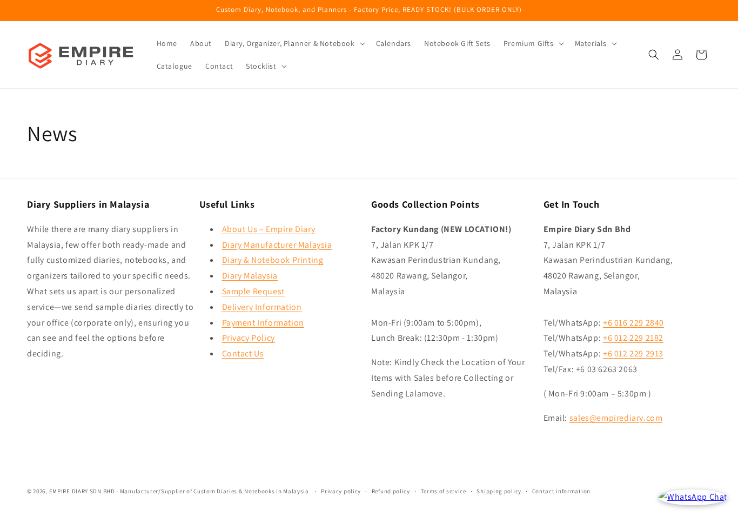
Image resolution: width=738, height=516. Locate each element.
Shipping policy (499, 490)
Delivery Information (262, 306)
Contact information (561, 490)
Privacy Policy (248, 337)
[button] (294, 43)
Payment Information (263, 322)
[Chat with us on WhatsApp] (693, 496)
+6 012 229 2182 (633, 337)
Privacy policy (341, 490)
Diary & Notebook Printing (273, 260)
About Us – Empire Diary (269, 228)
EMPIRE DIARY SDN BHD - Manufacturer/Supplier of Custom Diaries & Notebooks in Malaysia (179, 491)
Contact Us (243, 353)
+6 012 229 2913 (633, 353)
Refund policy (391, 490)
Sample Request (253, 290)
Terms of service (443, 490)
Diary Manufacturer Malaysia (277, 244)
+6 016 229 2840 (633, 322)
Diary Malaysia (250, 275)
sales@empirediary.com (616, 417)
